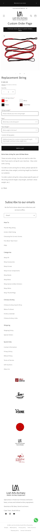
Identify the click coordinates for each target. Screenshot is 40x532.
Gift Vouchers (8, 365)
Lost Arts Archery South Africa (19, 525)
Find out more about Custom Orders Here (20, 29)
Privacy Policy (8, 351)
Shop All (6, 257)
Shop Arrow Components (12, 271)
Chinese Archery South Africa (13, 305)
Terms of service (32, 527)
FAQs (5, 245)
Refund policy (13, 527)
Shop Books (7, 275)
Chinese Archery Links (11, 318)
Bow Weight (6, 127)
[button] (4, 16)
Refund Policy (8, 356)
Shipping (3, 84)
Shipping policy (15, 530)
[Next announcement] (36, 3)
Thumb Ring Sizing (9, 228)
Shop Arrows (8, 266)
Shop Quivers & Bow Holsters (13, 284)
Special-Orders (8, 335)
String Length (6, 110)
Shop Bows (7, 279)
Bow (3, 118)
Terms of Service (9, 360)
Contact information (26, 530)
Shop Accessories (9, 262)
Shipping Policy (8, 330)
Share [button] (5, 188)
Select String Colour (8, 98)
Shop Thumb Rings (10, 293)
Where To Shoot (9, 309)
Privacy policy (22, 527)
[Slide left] (16, 73)
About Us (7, 369)
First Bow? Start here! (10, 241)
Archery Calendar (9, 314)
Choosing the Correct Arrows (13, 236)
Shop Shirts (7, 288)
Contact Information (10, 347)
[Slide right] (24, 73)
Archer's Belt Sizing (10, 232)
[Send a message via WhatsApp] (36, 520)
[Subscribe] (34, 215)
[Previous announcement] (3, 3)
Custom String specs (8, 135)
